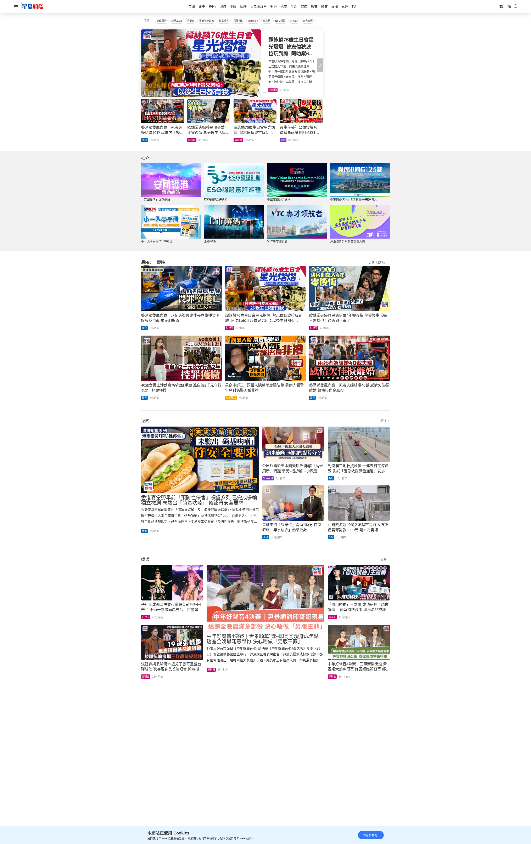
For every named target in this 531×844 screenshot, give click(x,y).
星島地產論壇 (206, 20)
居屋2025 (176, 20)
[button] (320, 65)
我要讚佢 (239, 20)
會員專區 (308, 20)
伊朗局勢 (162, 20)
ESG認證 (280, 20)
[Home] (33, 6)
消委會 (190, 20)
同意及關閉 (370, 835)
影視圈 (229, 328)
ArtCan (294, 20)
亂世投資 (224, 20)
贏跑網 (266, 20)
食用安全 (239, 140)
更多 (384, 420)
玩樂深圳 (253, 20)
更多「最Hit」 (378, 262)
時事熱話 (147, 140)
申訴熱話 (231, 398)
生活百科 (268, 478)
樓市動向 (286, 140)
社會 (144, 398)
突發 (144, 328)
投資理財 (193, 140)
